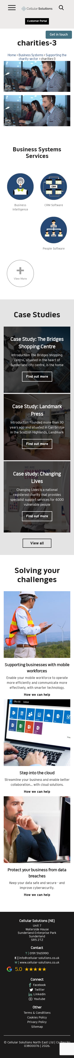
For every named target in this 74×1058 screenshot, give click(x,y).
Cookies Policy (37, 1017)
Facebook (39, 985)
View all (37, 543)
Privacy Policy (37, 1022)
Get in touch (59, 34)
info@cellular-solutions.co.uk (39, 958)
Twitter (40, 989)
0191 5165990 (39, 953)
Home (12, 55)
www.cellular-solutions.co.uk (39, 962)
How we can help (37, 695)
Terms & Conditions (37, 1013)
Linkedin (40, 994)
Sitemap (37, 1027)
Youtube (39, 999)
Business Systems (30, 55)
